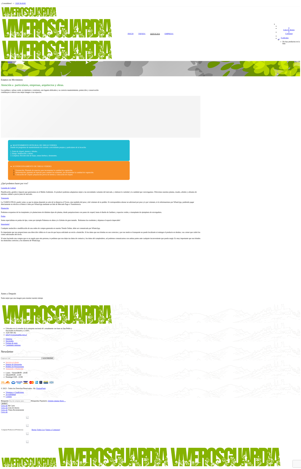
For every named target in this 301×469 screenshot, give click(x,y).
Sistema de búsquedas (14, 364)
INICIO (131, 34)
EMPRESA (169, 34)
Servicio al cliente (12, 362)
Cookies (9, 397)
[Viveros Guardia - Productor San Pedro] (57, 38)
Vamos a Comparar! (52, 430)
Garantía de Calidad (8, 188)
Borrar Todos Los (38, 430)
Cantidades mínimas (13, 345)
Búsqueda (5, 401)
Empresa (9, 339)
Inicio (10, 62)
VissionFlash (41, 388)
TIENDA (141, 34)
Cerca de (4, 406)
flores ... (63, 401)
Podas (3, 216)
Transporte (5, 198)
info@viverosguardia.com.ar (16, 335)
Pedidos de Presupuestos (15, 367)
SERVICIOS (155, 34)
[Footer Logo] (57, 324)
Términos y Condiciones (15, 392)
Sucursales (10, 341)
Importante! (5, 224)
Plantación (5, 208)
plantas (57, 401)
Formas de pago (12, 343)
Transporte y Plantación (14, 369)
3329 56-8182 (20, 3)
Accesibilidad (11, 395)
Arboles (51, 401)
